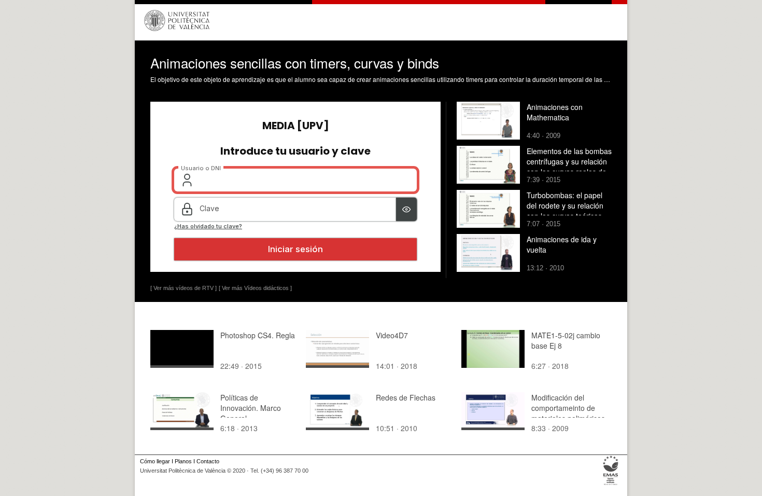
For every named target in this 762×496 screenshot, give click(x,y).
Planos (183, 461)
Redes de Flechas (405, 397)
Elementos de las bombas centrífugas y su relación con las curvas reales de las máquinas (569, 166)
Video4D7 (392, 335)
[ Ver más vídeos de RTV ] (183, 288)
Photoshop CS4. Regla (257, 335)
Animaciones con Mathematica (555, 112)
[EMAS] (610, 485)
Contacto (207, 461)
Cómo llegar (155, 461)
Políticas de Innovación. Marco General (250, 407)
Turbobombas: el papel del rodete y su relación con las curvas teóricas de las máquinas (565, 210)
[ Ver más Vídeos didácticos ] (255, 288)
